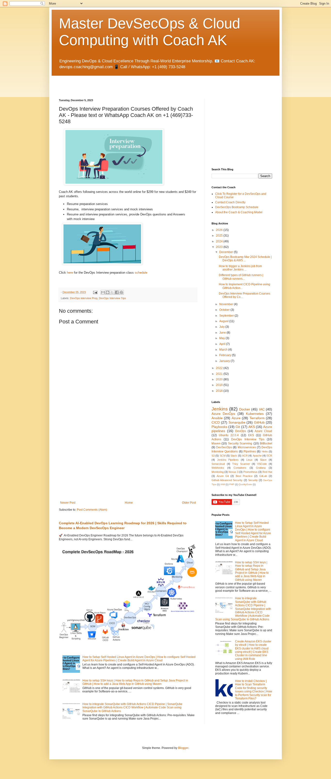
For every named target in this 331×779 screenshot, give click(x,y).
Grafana (261, 467)
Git (238, 427)
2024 (219, 241)
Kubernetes (255, 414)
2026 (219, 230)
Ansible (217, 418)
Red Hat (267, 471)
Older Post (189, 502)
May (222, 338)
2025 (219, 235)
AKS (251, 427)
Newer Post (67, 502)
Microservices (247, 447)
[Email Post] (95, 292)
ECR (269, 455)
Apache (257, 455)
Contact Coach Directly (230, 202)
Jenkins (220, 408)
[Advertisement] (115, 83)
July (222, 326)
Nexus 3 (233, 471)
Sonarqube (237, 422)
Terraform (257, 418)
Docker (244, 409)
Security (253, 480)
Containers (240, 467)
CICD (216, 422)
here (70, 272)
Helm (265, 451)
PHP (231, 484)
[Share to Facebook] (116, 292)
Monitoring (218, 471)
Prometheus (250, 471)
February (225, 355)
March (223, 349)
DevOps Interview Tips (112, 298)
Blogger (183, 748)
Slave (263, 459)
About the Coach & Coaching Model (238, 212)
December (226, 252)
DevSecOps (224, 447)
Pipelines (250, 451)
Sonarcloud (218, 463)
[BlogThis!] (107, 292)
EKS (251, 435)
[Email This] (103, 292)
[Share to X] (112, 292)
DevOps (240, 431)
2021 (219, 374)
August (224, 321)
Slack (233, 455)
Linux (249, 459)
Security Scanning (240, 443)
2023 (219, 247)
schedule (141, 272)
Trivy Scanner (241, 463)
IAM (223, 484)
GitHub (259, 422)
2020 (219, 379)
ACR (245, 455)
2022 (219, 368)
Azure (236, 418)
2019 (219, 385)
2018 (219, 391)
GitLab (263, 476)
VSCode (262, 463)
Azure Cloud (263, 431)
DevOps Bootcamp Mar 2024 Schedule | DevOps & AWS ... (245, 258)
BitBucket (266, 443)
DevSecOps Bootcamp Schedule (236, 207)
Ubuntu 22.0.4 (229, 435)
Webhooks (218, 467)
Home (129, 502)
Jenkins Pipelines (228, 459)
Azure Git (223, 476)
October (224, 310)
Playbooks (219, 427)
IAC (262, 409)
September (227, 315)
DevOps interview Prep (83, 298)
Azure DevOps (223, 414)
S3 (213, 455)
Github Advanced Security (227, 480)
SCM (223, 455)
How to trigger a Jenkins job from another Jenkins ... (240, 267)
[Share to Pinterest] (121, 292)
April (222, 344)
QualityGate (245, 484)
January (225, 361)
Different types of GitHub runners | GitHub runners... (241, 276)
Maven (216, 443)
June (223, 332)
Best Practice (244, 476)
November (226, 304)
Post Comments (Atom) (92, 509)
